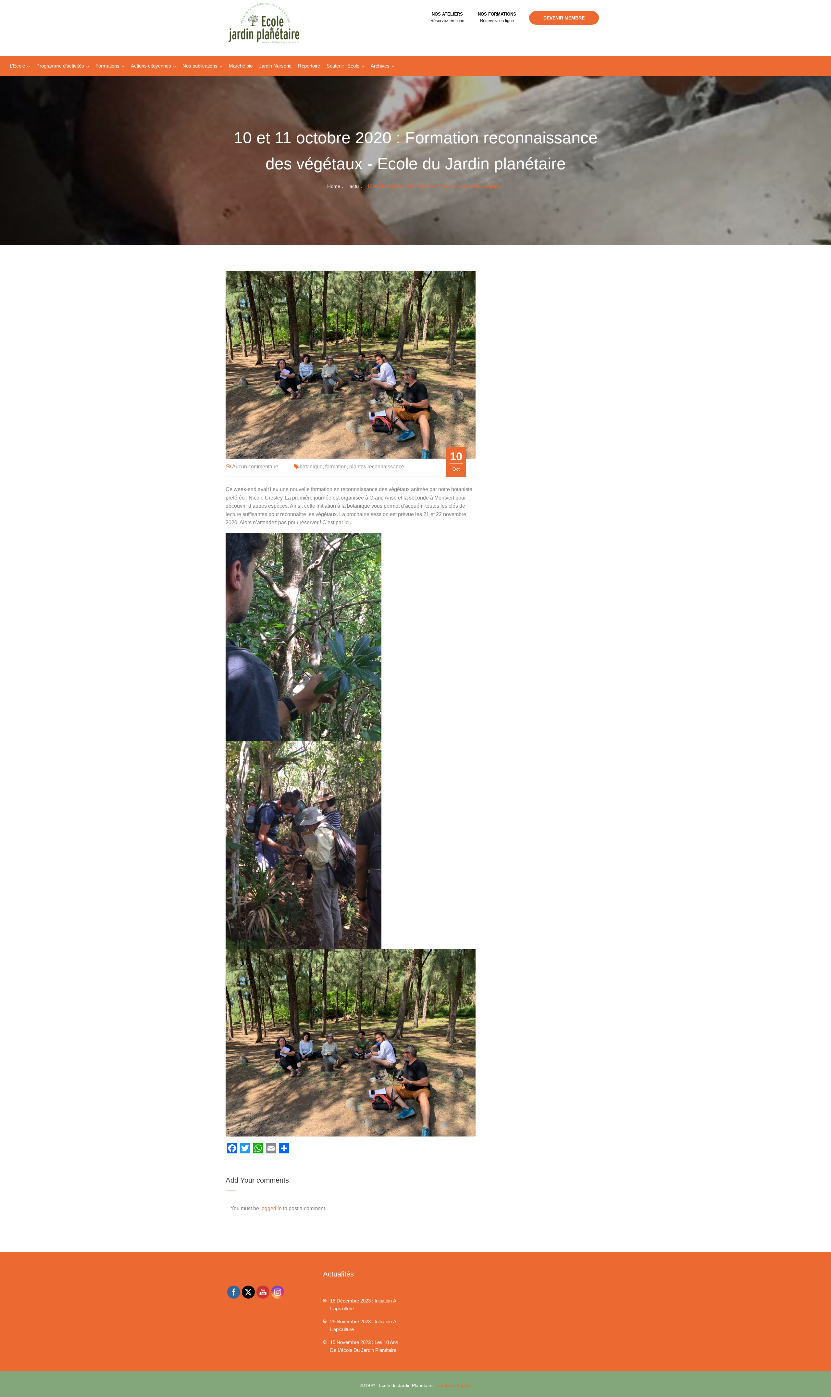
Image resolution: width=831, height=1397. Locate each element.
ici (347, 522)
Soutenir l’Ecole (343, 66)
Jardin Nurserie (275, 66)
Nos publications (199, 66)
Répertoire (309, 66)
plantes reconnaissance (376, 466)
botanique (311, 466)
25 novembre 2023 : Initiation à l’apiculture (363, 1325)
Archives (380, 66)
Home (333, 186)
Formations (107, 66)
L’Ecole (17, 66)
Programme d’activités (60, 66)
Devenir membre (564, 17)
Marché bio (241, 66)
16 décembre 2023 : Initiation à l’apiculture (363, 1304)
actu (354, 186)
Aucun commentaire (255, 466)
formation (336, 466)
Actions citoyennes (151, 66)
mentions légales (454, 1385)
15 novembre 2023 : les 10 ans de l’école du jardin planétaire (364, 1346)
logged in (271, 1208)
